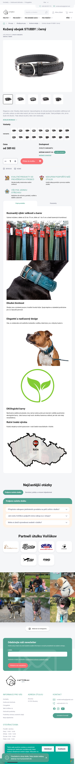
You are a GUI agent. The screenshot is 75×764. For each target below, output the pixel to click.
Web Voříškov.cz (8, 708)
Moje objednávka (8, 717)
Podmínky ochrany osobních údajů (13, 714)
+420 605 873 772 (62, 703)
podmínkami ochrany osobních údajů (37, 659)
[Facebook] (54, 708)
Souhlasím (61, 749)
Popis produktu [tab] (20, 203)
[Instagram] (58, 708)
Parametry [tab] (53, 203)
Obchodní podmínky (9, 711)
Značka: (7, 36)
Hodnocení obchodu (17, 2)
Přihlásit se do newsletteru (18, 665)
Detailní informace (9, 119)
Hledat (46, 12)
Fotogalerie (28, 2)
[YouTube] (63, 708)
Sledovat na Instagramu (39, 628)
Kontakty (6, 2)
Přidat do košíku (29, 161)
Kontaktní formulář (62, 715)
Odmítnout (48, 749)
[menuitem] (7, 18)
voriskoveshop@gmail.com (65, 699)
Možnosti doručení (45, 155)
